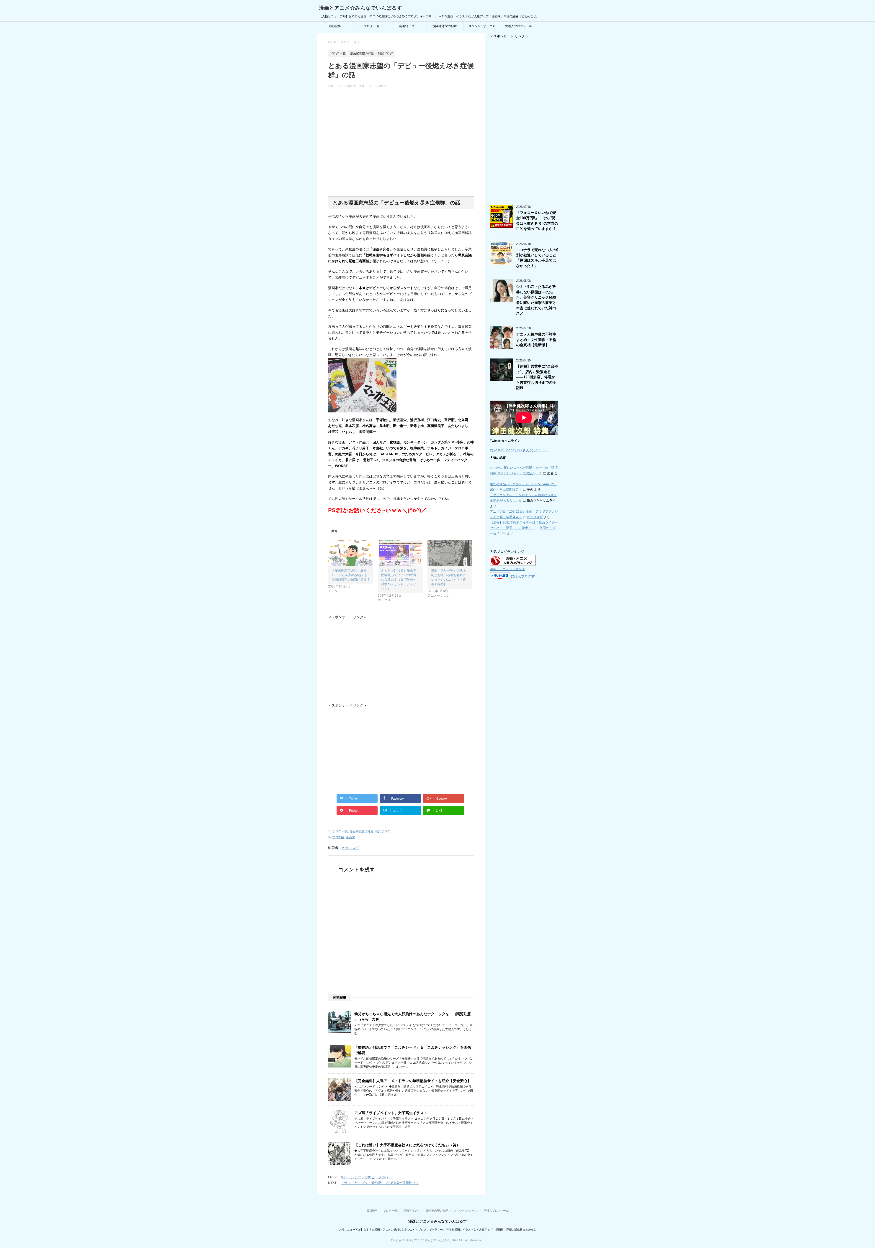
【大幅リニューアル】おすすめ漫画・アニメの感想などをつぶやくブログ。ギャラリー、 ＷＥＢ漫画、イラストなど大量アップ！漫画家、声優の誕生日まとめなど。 (437, 1229)
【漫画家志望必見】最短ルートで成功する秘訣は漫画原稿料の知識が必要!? (350, 575)
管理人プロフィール (518, 26)
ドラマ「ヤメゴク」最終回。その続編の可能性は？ (380, 1183)
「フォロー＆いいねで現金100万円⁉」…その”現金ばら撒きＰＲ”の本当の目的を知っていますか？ (537, 221)
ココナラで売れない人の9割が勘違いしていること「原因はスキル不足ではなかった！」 (537, 258)
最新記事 (335, 26)
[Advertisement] (401, 142)
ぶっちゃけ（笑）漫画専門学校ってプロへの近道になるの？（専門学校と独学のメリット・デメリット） (398, 579)
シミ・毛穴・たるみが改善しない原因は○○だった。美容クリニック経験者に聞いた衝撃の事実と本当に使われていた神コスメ (536, 300)
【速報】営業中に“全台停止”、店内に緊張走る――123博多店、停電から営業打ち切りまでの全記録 (537, 377)
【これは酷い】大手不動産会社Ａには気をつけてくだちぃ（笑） (407, 1145)
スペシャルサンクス (481, 26)
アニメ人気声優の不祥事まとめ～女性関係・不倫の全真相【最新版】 (536, 339)
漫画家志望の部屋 (445, 26)
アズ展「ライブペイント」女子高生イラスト (390, 1113)
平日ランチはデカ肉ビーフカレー (366, 1177)
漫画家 (350, 837)
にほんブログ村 (523, 576)
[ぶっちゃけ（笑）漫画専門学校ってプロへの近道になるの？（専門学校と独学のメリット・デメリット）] (400, 553)
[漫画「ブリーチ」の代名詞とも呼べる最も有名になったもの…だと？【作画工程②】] (450, 553)
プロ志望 (338, 837)
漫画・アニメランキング (507, 569)
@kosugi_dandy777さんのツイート (519, 450)
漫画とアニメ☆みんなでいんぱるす (360, 8)
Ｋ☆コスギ (350, 848)
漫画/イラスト (408, 26)
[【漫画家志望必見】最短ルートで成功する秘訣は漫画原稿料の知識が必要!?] (350, 553)
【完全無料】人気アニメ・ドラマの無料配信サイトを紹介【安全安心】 (412, 1081)
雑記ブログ (382, 831)
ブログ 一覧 (372, 26)
